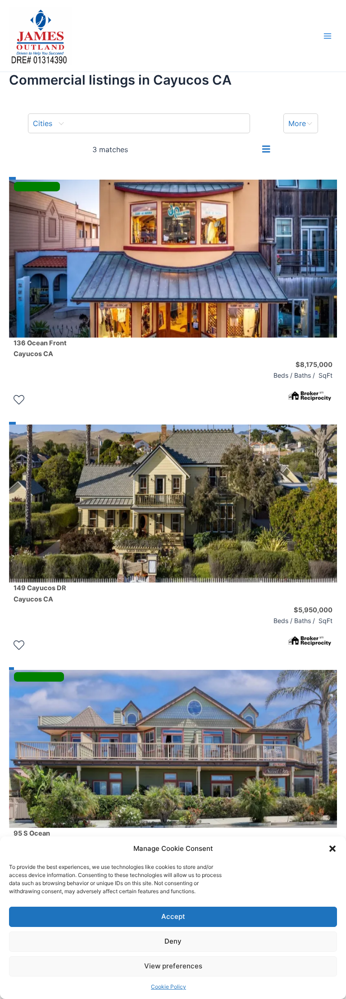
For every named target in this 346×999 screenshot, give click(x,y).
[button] (332, 848)
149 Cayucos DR (40, 593)
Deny (173, 941)
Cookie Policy (168, 986)
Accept (173, 916)
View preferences (173, 966)
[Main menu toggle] (327, 36)
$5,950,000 (313, 610)
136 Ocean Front (40, 348)
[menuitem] (139, 123)
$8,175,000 (314, 365)
